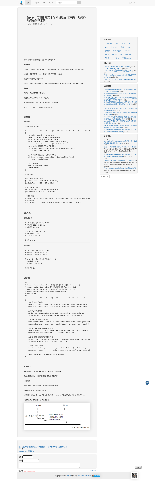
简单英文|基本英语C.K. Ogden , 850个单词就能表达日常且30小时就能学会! (120, 99)
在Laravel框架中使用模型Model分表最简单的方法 (120, 168)
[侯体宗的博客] (21, 2)
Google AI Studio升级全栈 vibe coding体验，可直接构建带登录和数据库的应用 (120, 130)
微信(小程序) (117, 51)
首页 (27, 3)
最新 (91, 470)
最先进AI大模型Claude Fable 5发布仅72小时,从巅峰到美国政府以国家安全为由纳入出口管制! (120, 103)
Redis (107, 54)
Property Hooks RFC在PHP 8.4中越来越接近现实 (120, 79)
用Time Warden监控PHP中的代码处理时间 (118, 71)
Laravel (127, 51)
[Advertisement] (57, 40)
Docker (114, 54)
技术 (44, 3)
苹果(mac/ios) (126, 58)
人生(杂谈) (35, 3)
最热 (94, 470)
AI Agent (128, 54)
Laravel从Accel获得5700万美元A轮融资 (117, 66)
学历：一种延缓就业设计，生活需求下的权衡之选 (120, 147)
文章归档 (104, 176)
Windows (108, 58)
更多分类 (132, 3)
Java (129, 43)
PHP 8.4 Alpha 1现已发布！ (113, 69)
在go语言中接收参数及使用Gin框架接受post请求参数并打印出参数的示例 (43, 447)
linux (123, 43)
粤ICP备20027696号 (85, 476)
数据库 (107, 51)
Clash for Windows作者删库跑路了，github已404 (120, 160)
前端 (122, 47)
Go (121, 54)
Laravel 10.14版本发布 (26, 451)
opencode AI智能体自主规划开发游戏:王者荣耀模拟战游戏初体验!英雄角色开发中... (120, 118)
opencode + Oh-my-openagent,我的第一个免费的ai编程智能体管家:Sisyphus (120, 126)
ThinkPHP (130, 47)
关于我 (51, 3)
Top (147, 383)
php (106, 47)
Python (117, 58)
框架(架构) (114, 47)
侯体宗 (68, 476)
